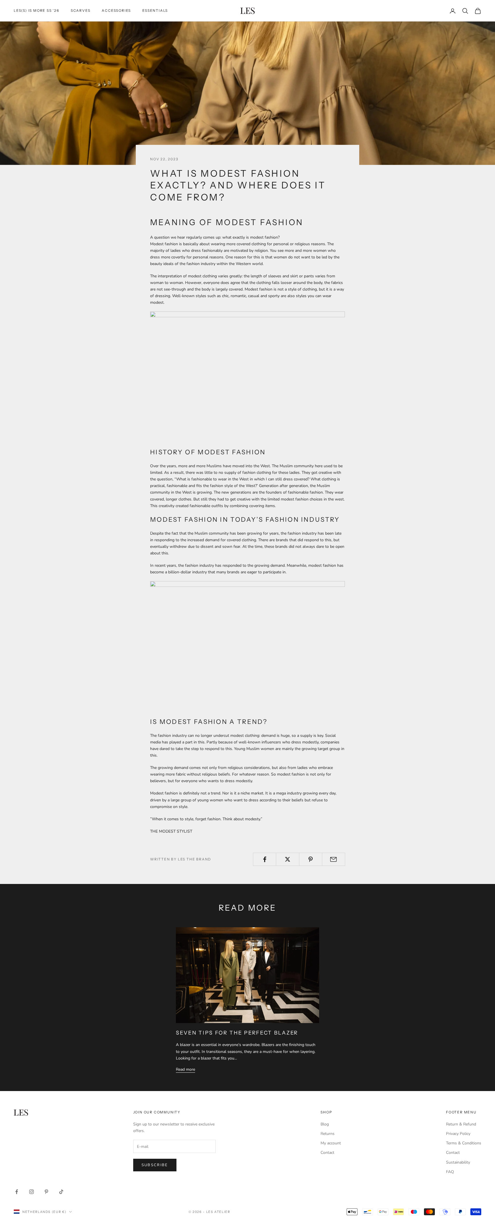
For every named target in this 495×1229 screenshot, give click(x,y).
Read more (185, 1069)
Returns (328, 1133)
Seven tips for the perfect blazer (237, 1033)
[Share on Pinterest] (310, 859)
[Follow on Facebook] (16, 1192)
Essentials (155, 10)
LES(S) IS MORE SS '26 (36, 10)
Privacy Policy (458, 1133)
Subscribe (155, 1165)
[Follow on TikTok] (61, 1192)
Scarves (81, 10)
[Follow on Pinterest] (46, 1192)
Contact (327, 1152)
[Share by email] (333, 859)
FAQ (450, 1172)
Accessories (116, 10)
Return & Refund (461, 1124)
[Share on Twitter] (287, 859)
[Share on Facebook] (264, 859)
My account (331, 1143)
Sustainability (458, 1162)
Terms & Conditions (463, 1143)
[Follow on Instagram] (31, 1192)
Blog (325, 1124)
